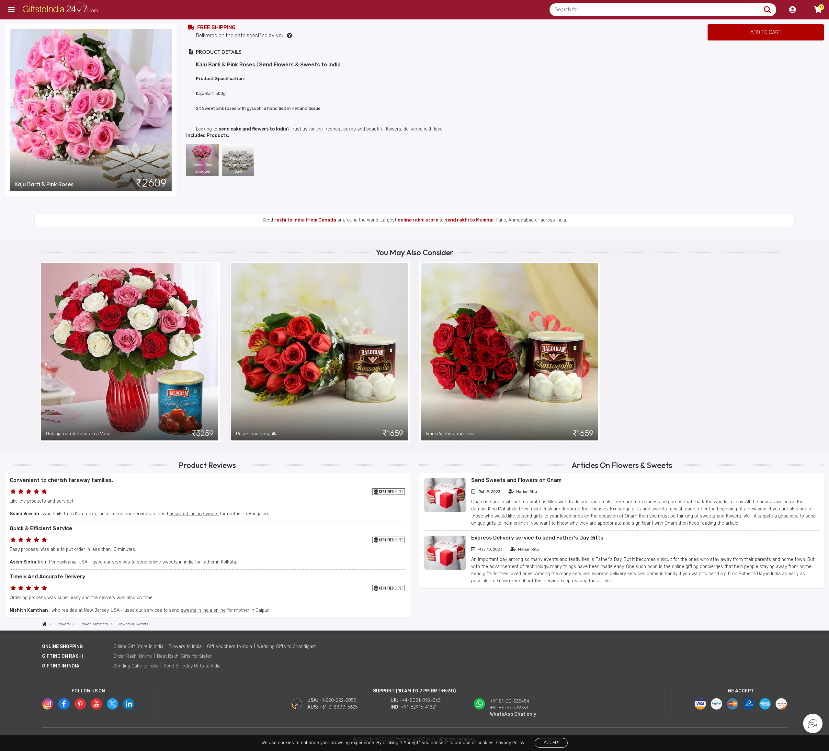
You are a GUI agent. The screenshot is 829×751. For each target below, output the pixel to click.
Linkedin (128, 704)
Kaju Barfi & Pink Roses (44, 184)
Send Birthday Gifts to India (192, 666)
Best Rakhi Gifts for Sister (184, 656)
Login (792, 9)
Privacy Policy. (510, 742)
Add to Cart (765, 32)
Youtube (96, 704)
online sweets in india (171, 562)
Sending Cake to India (135, 666)
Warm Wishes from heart (452, 434)
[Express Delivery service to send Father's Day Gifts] (445, 568)
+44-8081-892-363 (420, 700)
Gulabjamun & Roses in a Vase (78, 434)
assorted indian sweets (194, 514)
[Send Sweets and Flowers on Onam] (445, 510)
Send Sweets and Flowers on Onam (516, 480)
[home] (44, 624)
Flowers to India (185, 646)
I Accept (550, 742)
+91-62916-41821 (419, 707)
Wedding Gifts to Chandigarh (286, 646)
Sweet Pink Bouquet (202, 168)
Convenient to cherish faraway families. (61, 480)
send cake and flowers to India (253, 129)
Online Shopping (62, 646)
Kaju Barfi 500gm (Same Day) (238, 165)
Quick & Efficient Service (41, 528)
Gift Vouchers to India (229, 646)
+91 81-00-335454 (509, 701)
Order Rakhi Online (132, 656)
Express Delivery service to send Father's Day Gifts (537, 538)
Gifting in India (60, 666)
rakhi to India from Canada (305, 220)
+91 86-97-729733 (509, 708)
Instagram (47, 704)
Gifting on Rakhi (62, 656)
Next (789, 352)
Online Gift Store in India (138, 646)
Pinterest (80, 704)
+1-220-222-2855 (337, 700)
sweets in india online (203, 610)
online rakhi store (418, 220)
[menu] (11, 10)
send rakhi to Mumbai (469, 220)
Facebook (64, 704)
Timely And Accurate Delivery (47, 577)
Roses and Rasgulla (257, 434)
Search (767, 9)
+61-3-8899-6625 (338, 707)
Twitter (112, 704)
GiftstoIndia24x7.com (62, 9)
